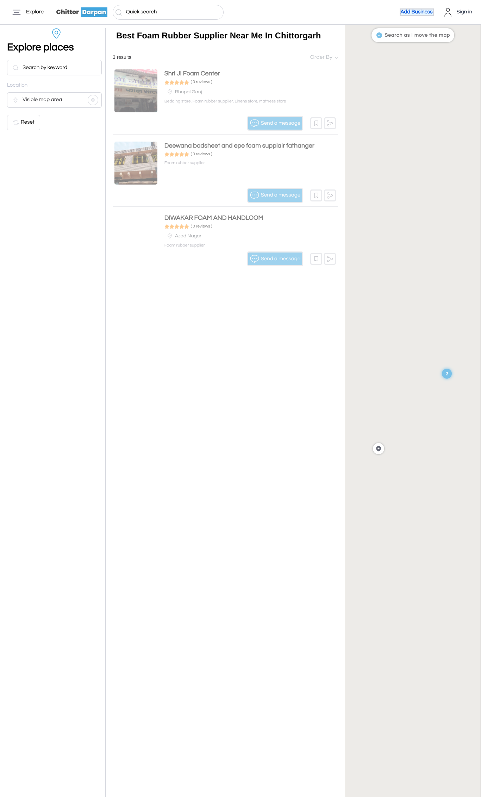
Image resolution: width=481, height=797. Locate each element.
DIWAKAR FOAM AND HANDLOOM (213, 217)
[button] (316, 123)
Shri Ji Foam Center (192, 73)
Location (17, 85)
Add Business (417, 12)
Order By (321, 57)
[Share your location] (93, 100)
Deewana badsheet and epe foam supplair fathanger (239, 145)
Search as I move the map (417, 35)
